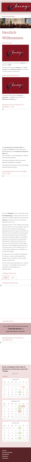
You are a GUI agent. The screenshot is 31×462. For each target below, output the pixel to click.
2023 (12, 277)
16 (19, 433)
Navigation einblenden (8, 16)
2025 (5, 277)
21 (19, 392)
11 (19, 408)
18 (19, 411)
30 (19, 438)
